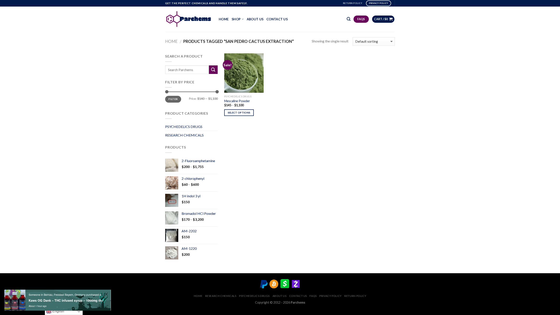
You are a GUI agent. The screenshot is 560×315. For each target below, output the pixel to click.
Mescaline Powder (237, 101)
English (57, 311)
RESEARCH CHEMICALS (184, 135)
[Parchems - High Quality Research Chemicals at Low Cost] (188, 19)
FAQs (313, 296)
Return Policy (355, 296)
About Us (255, 19)
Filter (173, 99)
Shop (236, 19)
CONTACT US (277, 19)
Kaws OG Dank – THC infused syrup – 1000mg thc (66, 300)
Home (224, 19)
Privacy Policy (330, 296)
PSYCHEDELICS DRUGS (183, 126)
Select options (239, 112)
